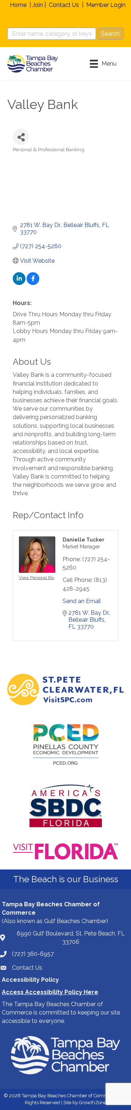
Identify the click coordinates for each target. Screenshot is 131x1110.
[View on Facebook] (33, 283)
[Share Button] (21, 137)
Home (18, 4)
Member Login (106, 4)
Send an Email (82, 601)
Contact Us (64, 4)
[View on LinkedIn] (19, 283)
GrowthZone (92, 1102)
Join (37, 4)
